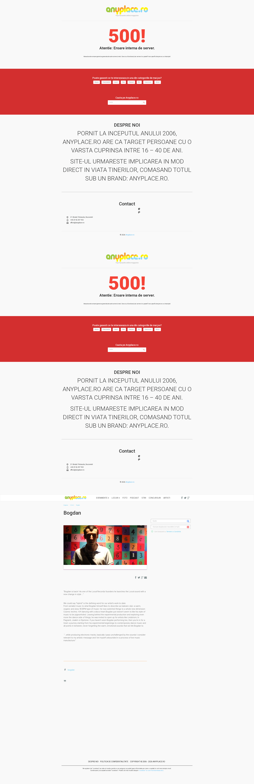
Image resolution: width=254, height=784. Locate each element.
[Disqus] (107, 713)
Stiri (139, 82)
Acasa (97, 82)
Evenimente (106, 82)
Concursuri (148, 82)
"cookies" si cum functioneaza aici (151, 770)
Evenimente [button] (102, 498)
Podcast (131, 82)
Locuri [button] (115, 498)
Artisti (158, 82)
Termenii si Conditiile (173, 532)
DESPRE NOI (93, 762)
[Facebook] (139, 209)
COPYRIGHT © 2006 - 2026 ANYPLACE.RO (147, 762)
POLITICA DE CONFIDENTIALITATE (114, 762)
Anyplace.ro (130, 235)
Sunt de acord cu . (167, 532)
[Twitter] (139, 212)
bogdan (71, 670)
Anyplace (127, 10)
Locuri (116, 82)
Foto (123, 82)
